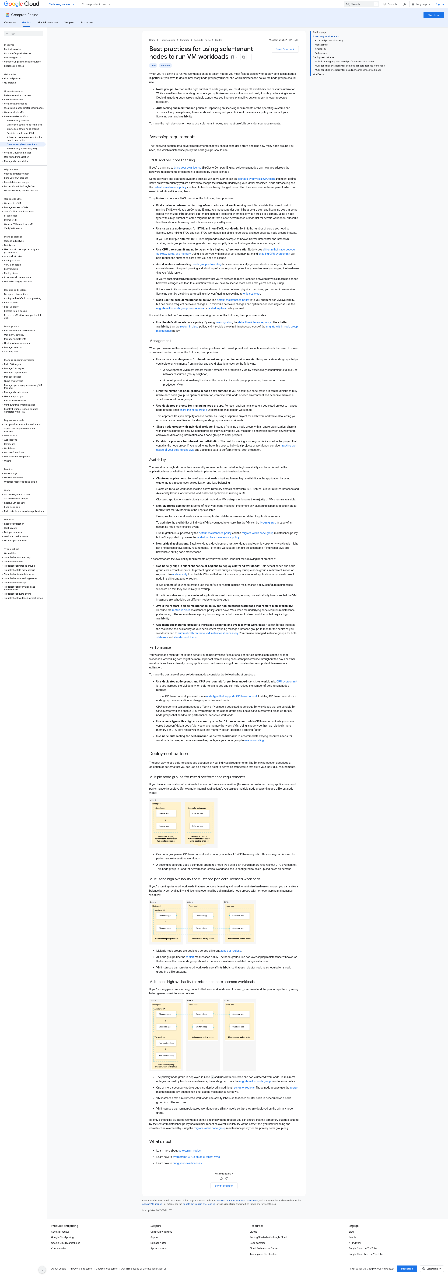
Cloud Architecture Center (264, 1248)
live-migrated (268, 522)
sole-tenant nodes (189, 1150)
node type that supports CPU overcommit (231, 696)
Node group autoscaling (207, 264)
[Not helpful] (296, 40)
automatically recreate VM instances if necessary (208, 633)
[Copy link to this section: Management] (174, 341)
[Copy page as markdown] (243, 57)
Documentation (168, 40)
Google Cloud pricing (62, 1237)
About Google (58, 1268)
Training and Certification (263, 1254)
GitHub (253, 1231)
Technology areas (59, 4)
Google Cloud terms (107, 1268)
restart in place (217, 308)
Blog (351, 1231)
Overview (10, 22)
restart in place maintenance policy (218, 537)
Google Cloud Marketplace (65, 1243)
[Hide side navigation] (42, 1269)
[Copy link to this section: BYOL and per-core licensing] (198, 160)
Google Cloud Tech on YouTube (366, 1254)
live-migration (224, 322)
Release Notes (158, 1243)
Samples (69, 22)
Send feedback (285, 49)
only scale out (251, 293)
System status (158, 1248)
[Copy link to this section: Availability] (169, 460)
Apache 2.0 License (152, 1204)
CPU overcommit (286, 681)
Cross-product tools (94, 4)
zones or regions (230, 950)
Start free (434, 15)
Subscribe (407, 1268)
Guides (26, 22)
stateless (162, 637)
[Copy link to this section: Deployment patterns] (192, 754)
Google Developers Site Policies (199, 1204)
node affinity (179, 574)
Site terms (87, 1268)
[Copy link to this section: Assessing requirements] (198, 137)
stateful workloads (185, 637)
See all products (60, 1231)
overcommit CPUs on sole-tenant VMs (196, 1157)
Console (392, 4)
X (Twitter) (355, 1243)
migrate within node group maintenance (180, 308)
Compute (184, 40)
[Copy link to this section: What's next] (175, 1142)
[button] (23, 62)
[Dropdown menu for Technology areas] (74, 4)
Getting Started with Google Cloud (268, 1237)
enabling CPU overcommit (274, 253)
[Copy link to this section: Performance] (174, 648)
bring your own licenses (187, 1163)
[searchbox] (23, 33)
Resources (86, 22)
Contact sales (58, 1248)
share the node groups (193, 410)
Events (352, 1237)
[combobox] (361, 4)
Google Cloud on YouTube (363, 1248)
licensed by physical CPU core (256, 178)
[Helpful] (290, 40)
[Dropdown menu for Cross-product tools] (111, 4)
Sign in (440, 4)
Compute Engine (24, 15)
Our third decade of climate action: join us (143, 1268)
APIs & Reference (47, 22)
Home (152, 40)
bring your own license (187, 167)
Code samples (257, 1243)
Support (154, 1237)
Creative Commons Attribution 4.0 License (237, 1200)
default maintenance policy (170, 187)
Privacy (74, 1268)
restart (190, 957)
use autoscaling (254, 740)
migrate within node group (258, 533)
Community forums (161, 1231)
